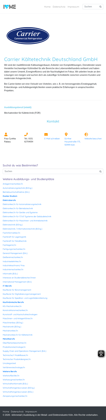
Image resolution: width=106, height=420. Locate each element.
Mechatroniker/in (10, 330)
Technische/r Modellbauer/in (15, 355)
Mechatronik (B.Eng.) (12, 326)
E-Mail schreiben (52, 138)
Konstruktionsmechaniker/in (15, 310)
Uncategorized (9, 363)
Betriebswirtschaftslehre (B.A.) (16, 192)
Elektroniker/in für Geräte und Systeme (20, 212)
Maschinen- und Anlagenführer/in (18, 318)
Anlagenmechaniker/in (13, 184)
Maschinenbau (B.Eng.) (13, 322)
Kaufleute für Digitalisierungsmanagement (22, 294)
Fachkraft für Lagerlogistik (14, 237)
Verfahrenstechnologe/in (14, 367)
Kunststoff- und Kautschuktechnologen (20, 314)
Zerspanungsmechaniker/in (15, 396)
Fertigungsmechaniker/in (14, 249)
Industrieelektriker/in (12, 261)
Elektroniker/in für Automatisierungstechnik (22, 204)
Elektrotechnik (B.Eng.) (13, 224)
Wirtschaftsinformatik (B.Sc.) (15, 383)
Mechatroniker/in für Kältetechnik (17, 335)
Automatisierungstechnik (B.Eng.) (17, 188)
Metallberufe (9, 339)
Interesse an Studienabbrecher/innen (19, 277)
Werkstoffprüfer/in (11, 375)
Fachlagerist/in (9, 245)
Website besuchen (93, 138)
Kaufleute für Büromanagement (17, 290)
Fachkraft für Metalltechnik (14, 241)
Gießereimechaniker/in (13, 257)
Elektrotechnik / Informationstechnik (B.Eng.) (22, 229)
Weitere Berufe (10, 371)
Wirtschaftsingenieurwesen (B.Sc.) (18, 392)
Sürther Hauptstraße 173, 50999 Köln (72, 141)
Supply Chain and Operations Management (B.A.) (24, 351)
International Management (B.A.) (17, 282)
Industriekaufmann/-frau (14, 265)
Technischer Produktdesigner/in (17, 359)
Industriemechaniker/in (13, 269)
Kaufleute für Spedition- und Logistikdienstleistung (25, 298)
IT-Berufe (7, 286)
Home (47, 6)
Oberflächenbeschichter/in (14, 343)
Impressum (73, 6)
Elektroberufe (9, 200)
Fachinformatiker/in (11, 233)
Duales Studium (10, 196)
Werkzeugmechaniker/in (14, 379)
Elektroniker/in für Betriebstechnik (18, 208)
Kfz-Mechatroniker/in (12, 306)
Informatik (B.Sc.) (10, 273)
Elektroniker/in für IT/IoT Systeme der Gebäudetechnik (27, 216)
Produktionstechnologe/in (14, 347)
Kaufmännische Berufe (13, 302)
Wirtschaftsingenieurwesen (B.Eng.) (19, 388)
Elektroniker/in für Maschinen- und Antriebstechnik (25, 220)
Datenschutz (59, 6)
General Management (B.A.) (15, 253)
